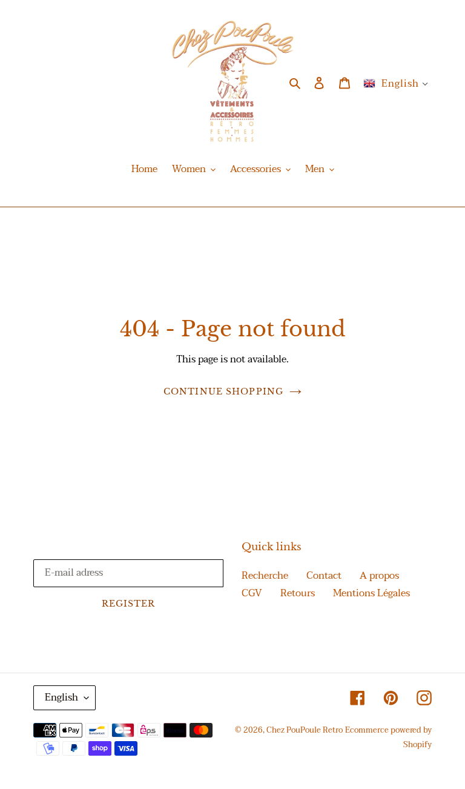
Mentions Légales (371, 593)
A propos (379, 575)
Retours (297, 593)
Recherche (265, 575)
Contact (323, 575)
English (61, 697)
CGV (252, 593)
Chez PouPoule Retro (304, 730)
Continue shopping (223, 391)
